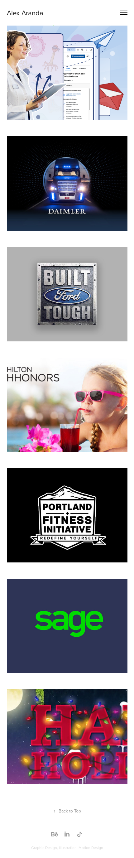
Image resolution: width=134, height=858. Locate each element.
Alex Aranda (25, 12)
